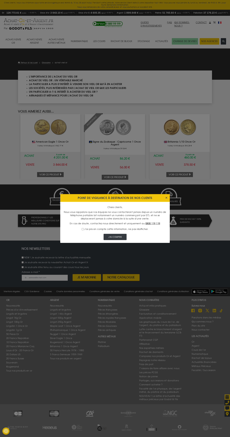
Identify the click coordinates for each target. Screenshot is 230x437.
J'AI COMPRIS (115, 237)
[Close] (166, 198)
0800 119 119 (153, 223)
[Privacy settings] (6, 431)
